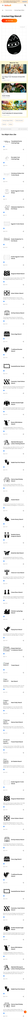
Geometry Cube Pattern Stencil (18, 382)
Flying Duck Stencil (16, 629)
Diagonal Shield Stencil (17, 273)
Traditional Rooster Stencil (16, 350)
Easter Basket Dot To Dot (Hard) (17, 240)
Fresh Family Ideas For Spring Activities (12, 113)
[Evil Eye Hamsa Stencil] (7, 312)
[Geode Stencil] (7, 499)
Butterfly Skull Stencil (17, 553)
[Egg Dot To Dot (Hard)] (7, 223)
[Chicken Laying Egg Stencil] (7, 611)
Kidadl (3, 10)
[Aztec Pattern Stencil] (7, 293)
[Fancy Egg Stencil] (7, 333)
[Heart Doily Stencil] (7, 702)
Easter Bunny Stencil (17, 519)
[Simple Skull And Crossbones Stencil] (7, 648)
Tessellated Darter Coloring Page (16, 142)
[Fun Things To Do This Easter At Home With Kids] (14, 69)
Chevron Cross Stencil (17, 572)
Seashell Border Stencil (18, 366)
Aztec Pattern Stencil (17, 293)
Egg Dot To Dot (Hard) (17, 224)
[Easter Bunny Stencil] (7, 519)
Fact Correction (23, 129)
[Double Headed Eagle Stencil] (7, 403)
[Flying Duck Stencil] (7, 629)
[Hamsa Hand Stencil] (7, 721)
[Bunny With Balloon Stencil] (7, 422)
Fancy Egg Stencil (16, 334)
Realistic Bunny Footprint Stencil (16, 535)
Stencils (4, 124)
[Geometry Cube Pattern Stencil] (7, 382)
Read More (24, 1)
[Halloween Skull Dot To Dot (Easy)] (7, 207)
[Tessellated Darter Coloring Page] (7, 141)
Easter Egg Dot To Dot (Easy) (17, 191)
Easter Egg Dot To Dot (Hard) (17, 257)
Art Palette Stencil (16, 761)
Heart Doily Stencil (16, 702)
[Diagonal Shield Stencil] (7, 273)
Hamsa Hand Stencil (17, 722)
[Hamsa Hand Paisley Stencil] (7, 479)
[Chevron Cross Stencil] (7, 572)
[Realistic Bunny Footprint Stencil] (7, 535)
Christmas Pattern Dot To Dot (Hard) (17, 174)
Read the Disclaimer (7, 129)
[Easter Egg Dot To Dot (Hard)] (7, 257)
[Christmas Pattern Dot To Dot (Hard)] (7, 173)
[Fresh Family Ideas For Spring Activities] (14, 105)
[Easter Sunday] (14, 90)
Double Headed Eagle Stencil (17, 403)
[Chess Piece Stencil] (7, 592)
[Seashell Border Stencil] (7, 366)
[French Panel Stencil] (7, 741)
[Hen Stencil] (7, 681)
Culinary (10, 124)
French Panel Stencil (17, 741)
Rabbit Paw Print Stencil (18, 462)
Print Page (10, 20)
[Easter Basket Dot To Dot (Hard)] (7, 239)
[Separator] (25, 1012)
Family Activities (8, 10)
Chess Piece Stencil (16, 592)
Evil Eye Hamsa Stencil (17, 313)
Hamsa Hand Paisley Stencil (17, 480)
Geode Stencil (15, 499)
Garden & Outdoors (6, 111)
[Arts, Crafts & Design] (4, 146)
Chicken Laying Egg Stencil (17, 611)
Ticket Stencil (15, 665)
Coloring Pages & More (7, 120)
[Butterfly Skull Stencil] (7, 552)
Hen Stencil (14, 681)
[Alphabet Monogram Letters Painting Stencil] (7, 442)
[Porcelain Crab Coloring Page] (7, 157)
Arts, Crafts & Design (6, 74)
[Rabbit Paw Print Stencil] (7, 462)
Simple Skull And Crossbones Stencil (16, 649)
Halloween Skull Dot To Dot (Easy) (17, 207)
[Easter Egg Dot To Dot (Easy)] (7, 191)
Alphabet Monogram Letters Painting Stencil (18, 442)
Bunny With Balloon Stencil (16, 423)
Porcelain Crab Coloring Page (15, 158)
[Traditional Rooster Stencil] (7, 349)
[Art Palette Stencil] (7, 761)
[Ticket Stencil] (7, 665)
